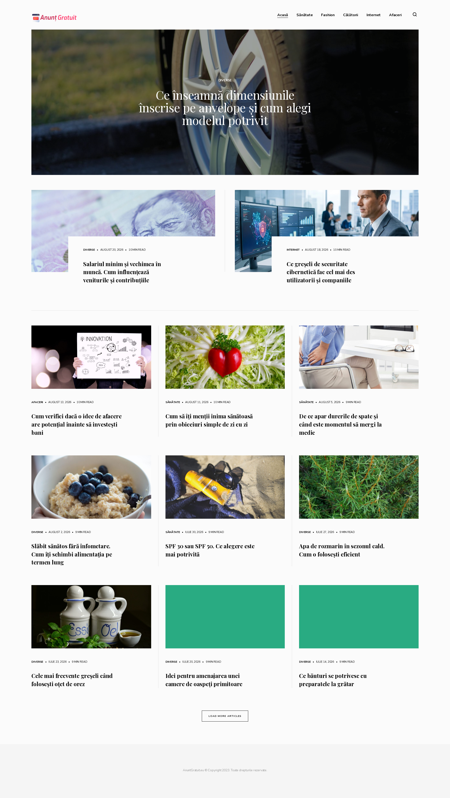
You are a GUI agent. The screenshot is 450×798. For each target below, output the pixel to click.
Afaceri (395, 15)
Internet (374, 15)
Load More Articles (225, 716)
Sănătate (304, 15)
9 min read (351, 402)
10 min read (135, 250)
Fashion (328, 15)
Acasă (282, 15)
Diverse (225, 80)
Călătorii (350, 15)
